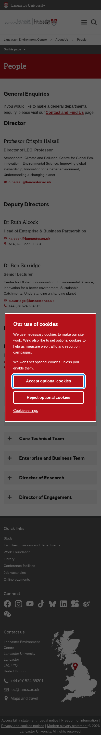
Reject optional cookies (48, 397)
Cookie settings (25, 410)
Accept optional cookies (48, 381)
